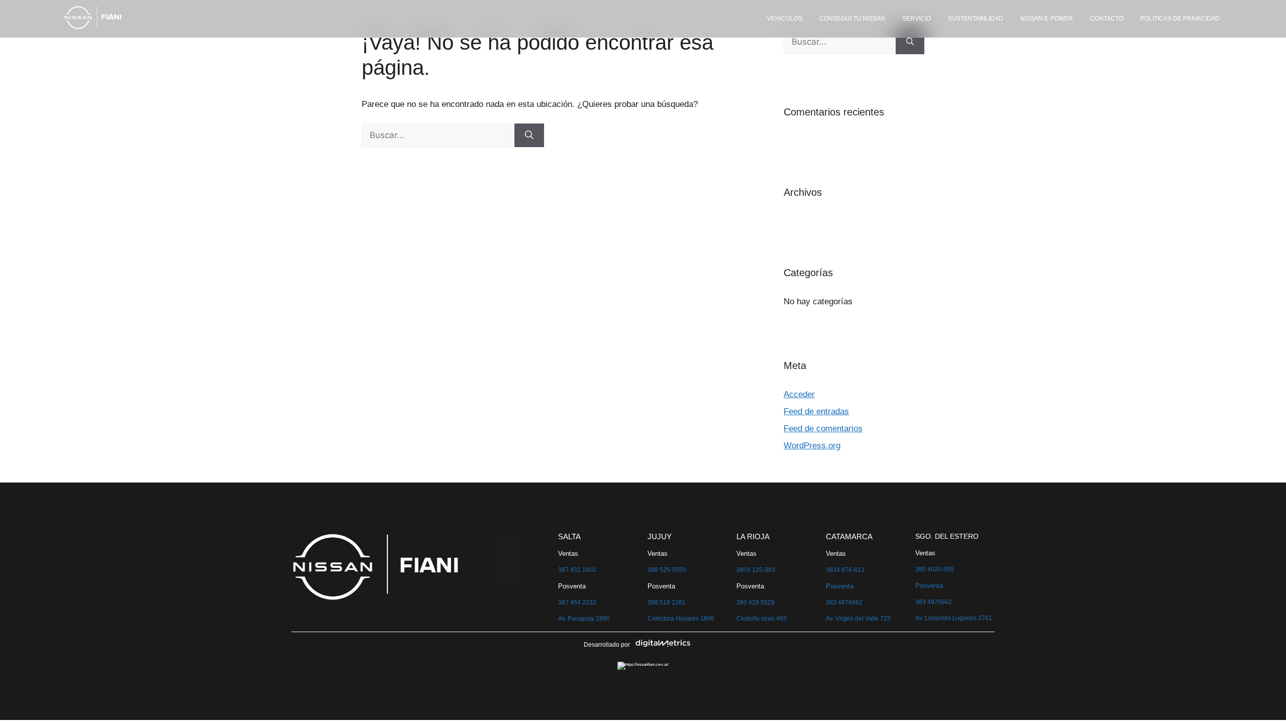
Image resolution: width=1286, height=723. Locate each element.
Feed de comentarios (823, 428)
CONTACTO (1106, 18)
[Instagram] (508, 570)
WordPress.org (812, 445)
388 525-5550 (667, 569)
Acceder (799, 394)
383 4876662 (844, 602)
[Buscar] (529, 136)
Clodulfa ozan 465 (761, 618)
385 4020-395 (934, 569)
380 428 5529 (755, 602)
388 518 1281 (667, 602)
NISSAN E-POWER (1046, 18)
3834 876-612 (845, 569)
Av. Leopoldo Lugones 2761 (953, 618)
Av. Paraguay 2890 (584, 618)
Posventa (839, 586)
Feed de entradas (816, 411)
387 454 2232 (577, 602)
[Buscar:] (438, 135)
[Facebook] (508, 545)
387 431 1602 (577, 569)
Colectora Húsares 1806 (681, 618)
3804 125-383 (755, 569)
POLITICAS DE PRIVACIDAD (1180, 18)
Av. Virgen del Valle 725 (858, 618)
